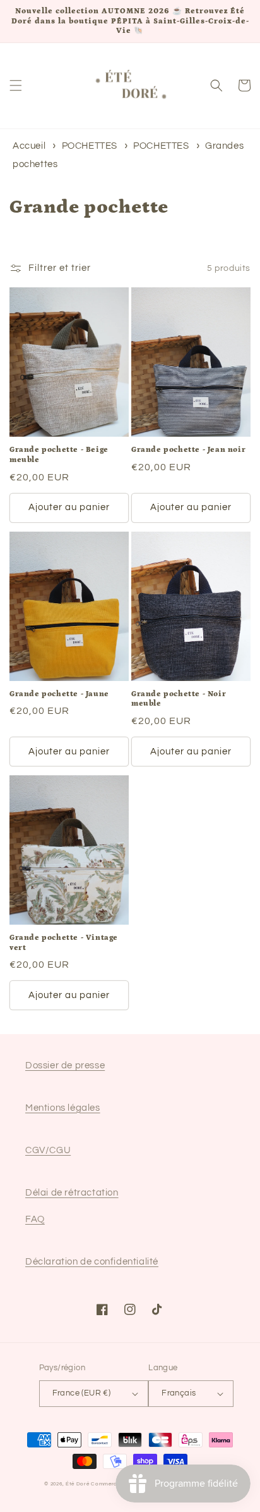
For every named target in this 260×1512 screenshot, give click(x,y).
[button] (16, 85)
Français (179, 1393)
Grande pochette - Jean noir (188, 450)
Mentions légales (62, 1108)
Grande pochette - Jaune (59, 694)
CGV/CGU (48, 1150)
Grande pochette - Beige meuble (59, 455)
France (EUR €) (81, 1393)
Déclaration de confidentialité (91, 1261)
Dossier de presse (65, 1065)
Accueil (29, 146)
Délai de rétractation (72, 1192)
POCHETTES (91, 146)
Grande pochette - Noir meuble (178, 699)
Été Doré (78, 1484)
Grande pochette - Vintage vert (63, 943)
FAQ (35, 1219)
